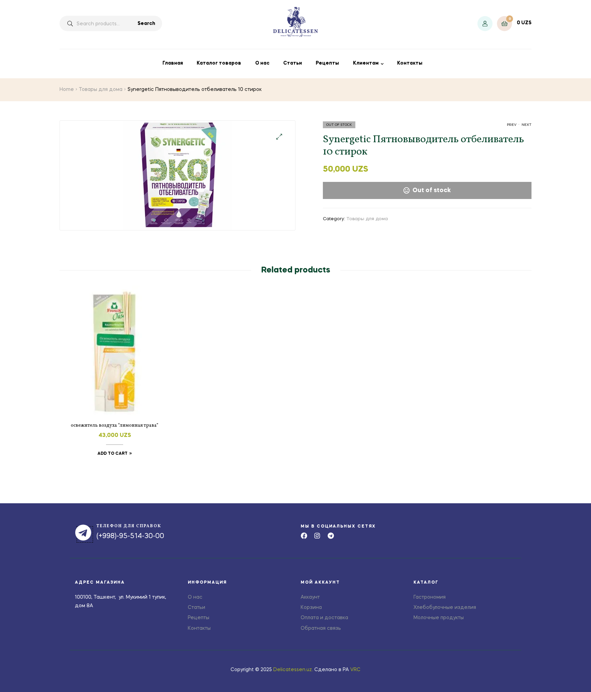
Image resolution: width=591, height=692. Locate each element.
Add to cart (112, 454)
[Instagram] (317, 535)
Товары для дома (100, 89)
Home (67, 89)
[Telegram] (330, 535)
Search (146, 23)
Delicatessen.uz (292, 669)
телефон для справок (128, 526)
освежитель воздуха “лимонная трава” (114, 425)
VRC (355, 669)
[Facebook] (304, 535)
